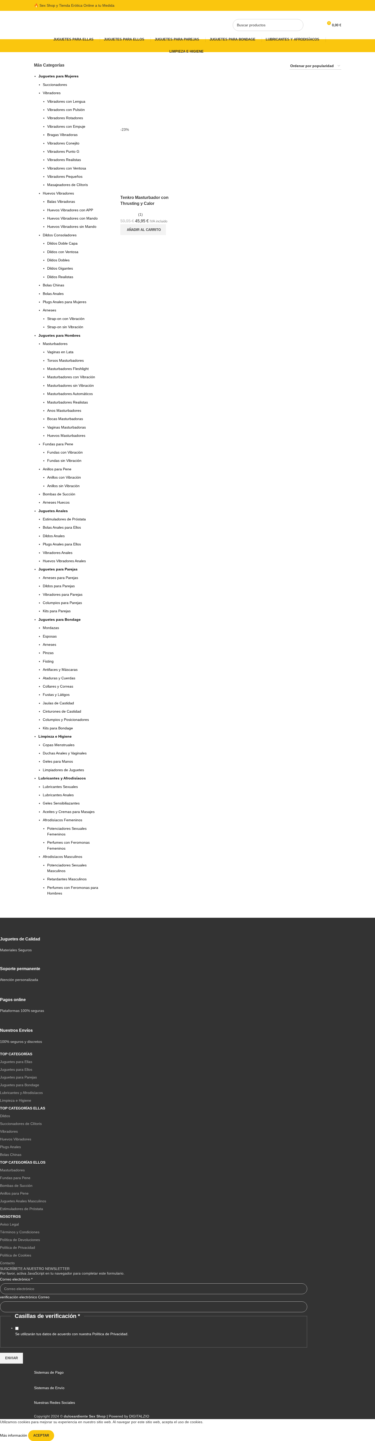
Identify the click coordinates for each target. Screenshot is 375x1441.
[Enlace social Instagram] (326, 5)
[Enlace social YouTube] (332, 5)
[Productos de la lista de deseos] (317, 25)
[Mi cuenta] (308, 25)
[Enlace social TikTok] (338, 5)
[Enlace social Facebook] (319, 5)
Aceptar (41, 1435)
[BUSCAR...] (297, 25)
